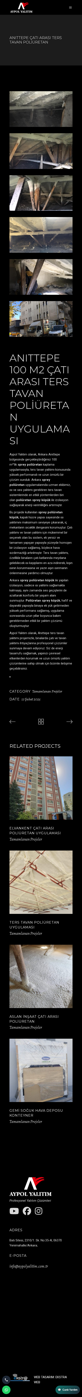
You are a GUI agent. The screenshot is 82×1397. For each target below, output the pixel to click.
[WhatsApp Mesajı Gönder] (6, 1390)
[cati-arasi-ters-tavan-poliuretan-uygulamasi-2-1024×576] (41, 193)
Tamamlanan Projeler (47, 691)
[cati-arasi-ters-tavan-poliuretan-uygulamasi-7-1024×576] (41, 319)
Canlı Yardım (68, 1389)
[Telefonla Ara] (6, 1380)
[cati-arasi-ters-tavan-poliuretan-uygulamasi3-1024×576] (41, 109)
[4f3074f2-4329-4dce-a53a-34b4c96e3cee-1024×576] (41, 277)
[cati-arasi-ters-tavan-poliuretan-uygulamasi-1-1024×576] (41, 235)
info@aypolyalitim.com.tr (28, 1266)
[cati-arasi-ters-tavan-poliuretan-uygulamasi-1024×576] (41, 151)
